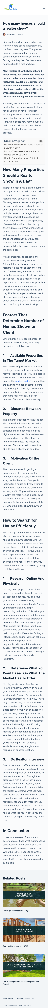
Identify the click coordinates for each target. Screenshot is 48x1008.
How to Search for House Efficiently (22, 158)
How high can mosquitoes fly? (16, 911)
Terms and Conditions (25, 998)
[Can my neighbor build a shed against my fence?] (24, 965)
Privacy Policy (8, 998)
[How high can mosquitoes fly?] (24, 895)
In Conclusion (11, 161)
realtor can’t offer (24, 381)
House (20, 34)
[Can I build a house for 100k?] (24, 930)
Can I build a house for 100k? (15, 946)
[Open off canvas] (44, 8)
